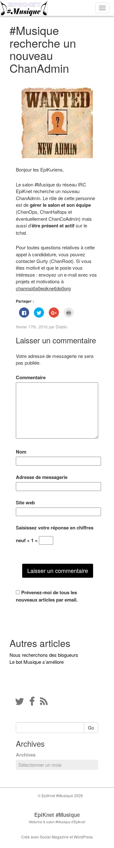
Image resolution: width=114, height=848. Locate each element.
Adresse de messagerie (41, 477)
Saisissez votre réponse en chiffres (54, 527)
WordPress (83, 836)
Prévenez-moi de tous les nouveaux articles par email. (47, 596)
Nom (21, 451)
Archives (25, 754)
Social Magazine (54, 836)
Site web (25, 502)
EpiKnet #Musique (57, 814)
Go (91, 727)
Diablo (61, 327)
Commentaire (31, 377)
